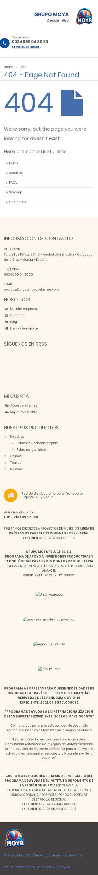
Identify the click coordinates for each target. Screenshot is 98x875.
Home (13, 163)
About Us (16, 173)
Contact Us (17, 202)
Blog (13, 322)
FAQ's (13, 183)
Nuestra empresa (23, 309)
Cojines (15, 456)
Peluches (16, 436)
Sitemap (15, 192)
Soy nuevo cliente (23, 412)
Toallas (15, 463)
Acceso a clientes (23, 405)
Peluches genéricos (31, 450)
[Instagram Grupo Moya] (14, 378)
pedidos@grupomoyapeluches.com (31, 289)
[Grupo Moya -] (14, 838)
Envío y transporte (23, 328)
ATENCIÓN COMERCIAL (26, 47)
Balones (16, 469)
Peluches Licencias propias (37, 443)
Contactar (17, 315)
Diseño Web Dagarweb (53, 867)
